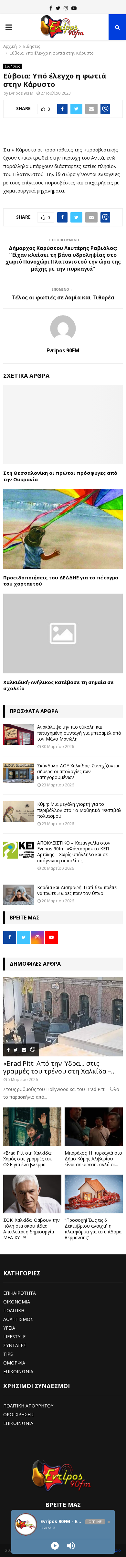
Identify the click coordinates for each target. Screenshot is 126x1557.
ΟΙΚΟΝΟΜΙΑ (16, 1302)
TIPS (8, 1354)
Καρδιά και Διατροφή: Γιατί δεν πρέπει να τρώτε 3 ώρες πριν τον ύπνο (77, 890)
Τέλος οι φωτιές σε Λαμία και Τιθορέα (63, 297)
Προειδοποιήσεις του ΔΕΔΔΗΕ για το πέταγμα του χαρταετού (60, 580)
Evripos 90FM (21, 93)
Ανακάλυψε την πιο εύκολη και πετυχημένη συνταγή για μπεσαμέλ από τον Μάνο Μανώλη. (79, 733)
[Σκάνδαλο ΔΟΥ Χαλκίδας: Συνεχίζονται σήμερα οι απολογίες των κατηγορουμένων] (18, 773)
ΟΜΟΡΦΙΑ (14, 1363)
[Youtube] (74, 8)
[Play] (55, 1546)
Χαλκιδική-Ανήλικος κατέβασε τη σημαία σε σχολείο (58, 685)
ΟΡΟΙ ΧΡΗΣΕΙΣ (18, 1414)
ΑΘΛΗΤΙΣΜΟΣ (18, 1319)
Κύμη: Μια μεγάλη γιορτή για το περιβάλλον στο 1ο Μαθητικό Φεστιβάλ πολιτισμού (79, 810)
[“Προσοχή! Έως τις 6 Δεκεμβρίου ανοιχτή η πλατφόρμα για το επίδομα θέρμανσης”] (94, 1194)
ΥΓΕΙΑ (9, 1328)
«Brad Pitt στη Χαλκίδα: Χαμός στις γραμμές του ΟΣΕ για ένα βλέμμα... (28, 1159)
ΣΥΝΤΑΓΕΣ (14, 1345)
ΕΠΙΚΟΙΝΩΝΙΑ (18, 1371)
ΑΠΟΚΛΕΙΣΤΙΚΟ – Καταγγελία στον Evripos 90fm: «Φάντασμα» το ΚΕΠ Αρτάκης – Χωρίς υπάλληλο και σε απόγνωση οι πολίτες (73, 852)
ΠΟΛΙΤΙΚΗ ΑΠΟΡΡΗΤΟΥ (28, 1406)
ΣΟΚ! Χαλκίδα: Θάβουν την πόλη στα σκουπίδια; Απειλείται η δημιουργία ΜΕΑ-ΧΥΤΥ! (31, 1228)
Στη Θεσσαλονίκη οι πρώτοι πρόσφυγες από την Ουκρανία (60, 476)
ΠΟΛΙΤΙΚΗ (13, 1310)
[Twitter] (58, 8)
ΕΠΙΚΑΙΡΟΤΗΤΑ (19, 1293)
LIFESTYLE (14, 1337)
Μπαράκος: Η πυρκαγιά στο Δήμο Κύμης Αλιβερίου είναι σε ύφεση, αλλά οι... (93, 1159)
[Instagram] (66, 8)
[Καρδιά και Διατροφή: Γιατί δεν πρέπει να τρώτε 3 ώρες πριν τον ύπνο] (18, 895)
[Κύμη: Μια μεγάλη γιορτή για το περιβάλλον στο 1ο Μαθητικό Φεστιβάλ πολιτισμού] (18, 811)
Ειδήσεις (12, 66)
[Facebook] (50, 8)
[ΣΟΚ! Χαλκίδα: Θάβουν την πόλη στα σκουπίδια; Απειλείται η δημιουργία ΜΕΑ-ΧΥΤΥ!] (32, 1194)
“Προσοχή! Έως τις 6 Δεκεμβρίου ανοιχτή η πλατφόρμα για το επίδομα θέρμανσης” (93, 1228)
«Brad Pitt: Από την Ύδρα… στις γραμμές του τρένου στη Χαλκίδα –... (59, 1067)
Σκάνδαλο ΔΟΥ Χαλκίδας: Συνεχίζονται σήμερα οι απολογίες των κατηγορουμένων (78, 771)
